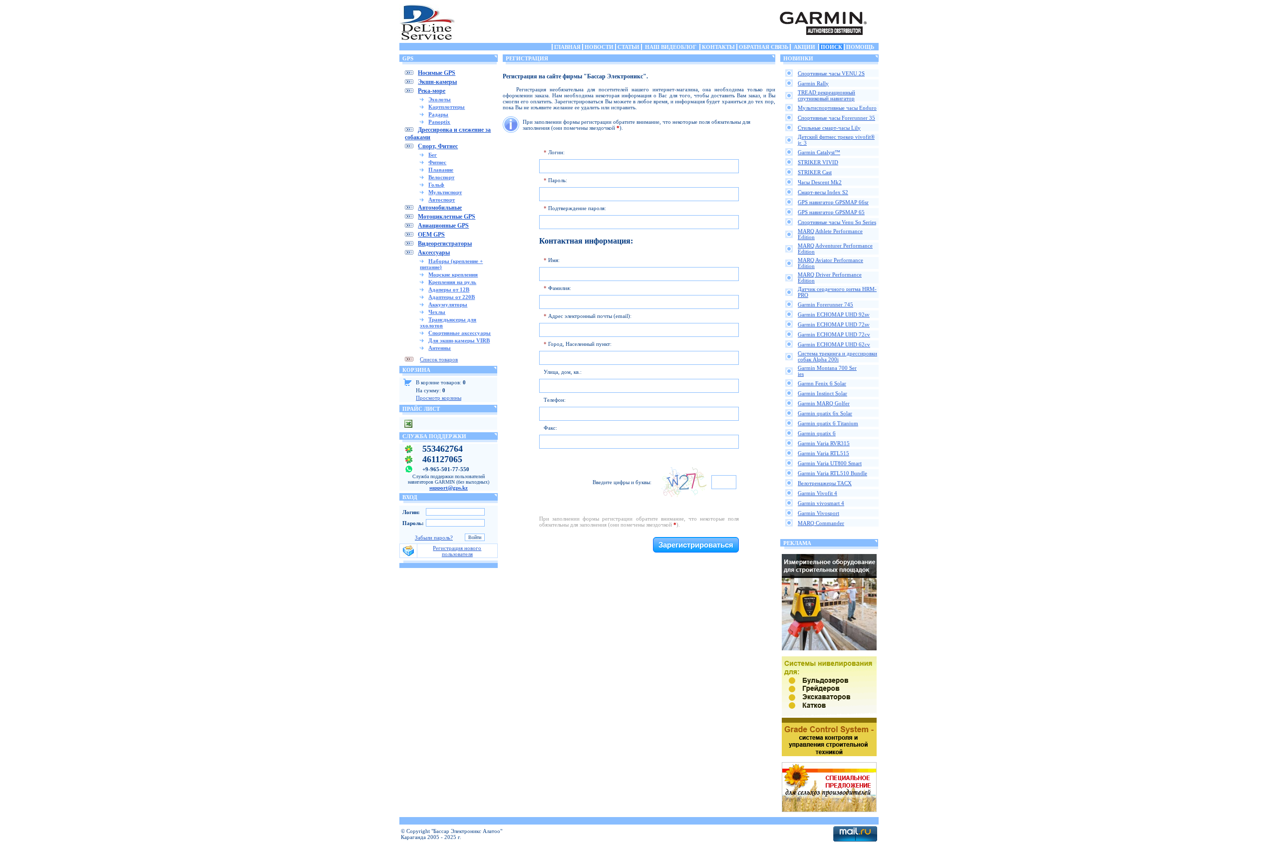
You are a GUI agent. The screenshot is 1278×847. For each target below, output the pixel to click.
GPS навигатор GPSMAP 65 (831, 212)
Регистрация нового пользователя (457, 551)
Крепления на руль (452, 282)
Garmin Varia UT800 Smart (830, 463)
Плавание (440, 170)
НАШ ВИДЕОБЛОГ (670, 47)
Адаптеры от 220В (451, 297)
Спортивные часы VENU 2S (831, 73)
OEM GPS (431, 234)
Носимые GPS (436, 72)
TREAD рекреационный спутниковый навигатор (826, 95)
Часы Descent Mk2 (820, 182)
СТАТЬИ (628, 47)
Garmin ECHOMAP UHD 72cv (834, 334)
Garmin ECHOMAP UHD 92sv (834, 314)
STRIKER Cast (815, 172)
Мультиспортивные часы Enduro (837, 108)
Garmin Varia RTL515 (823, 453)
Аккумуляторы (447, 304)
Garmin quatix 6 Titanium (828, 423)
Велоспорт (441, 177)
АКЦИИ (804, 47)
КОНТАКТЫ (718, 47)
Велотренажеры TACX (825, 483)
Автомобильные (440, 207)
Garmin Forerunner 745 (825, 304)
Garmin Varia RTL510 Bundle (832, 473)
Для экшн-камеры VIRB (459, 340)
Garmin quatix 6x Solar (825, 413)
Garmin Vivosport (818, 513)
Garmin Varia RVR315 (824, 443)
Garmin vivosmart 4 (821, 503)
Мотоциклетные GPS (446, 216)
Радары (438, 114)
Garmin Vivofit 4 (817, 493)
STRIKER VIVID (818, 162)
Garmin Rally (813, 83)
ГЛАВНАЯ (567, 47)
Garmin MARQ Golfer (824, 403)
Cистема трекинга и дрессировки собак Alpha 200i (837, 356)
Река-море (431, 90)
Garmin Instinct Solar (822, 393)
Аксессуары (434, 252)
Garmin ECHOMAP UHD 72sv (834, 324)
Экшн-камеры (437, 81)
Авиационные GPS (443, 225)
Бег (432, 155)
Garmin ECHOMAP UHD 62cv (834, 344)
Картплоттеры (446, 107)
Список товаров (439, 359)
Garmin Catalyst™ (819, 152)
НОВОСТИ (599, 47)
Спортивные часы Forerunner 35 (836, 118)
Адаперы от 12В (448, 289)
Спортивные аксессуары (459, 333)
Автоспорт (441, 200)
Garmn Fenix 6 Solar (822, 383)
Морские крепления (453, 275)
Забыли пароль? (434, 538)
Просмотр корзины (438, 398)
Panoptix (439, 122)
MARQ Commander (821, 523)
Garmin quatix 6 (817, 433)
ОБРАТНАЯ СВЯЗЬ (763, 47)
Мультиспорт (445, 192)
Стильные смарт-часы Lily (829, 128)
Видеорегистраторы (445, 243)
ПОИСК (831, 47)
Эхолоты (439, 99)
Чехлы (436, 312)
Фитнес (437, 162)
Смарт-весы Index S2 (823, 192)
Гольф (436, 185)
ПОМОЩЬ (860, 47)
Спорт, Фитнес (438, 146)
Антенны (439, 348)
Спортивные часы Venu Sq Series (837, 222)
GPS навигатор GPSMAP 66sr (833, 202)
